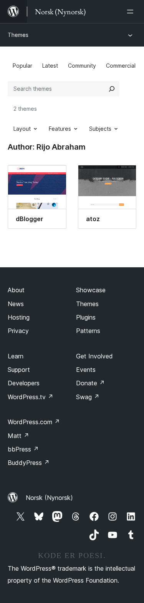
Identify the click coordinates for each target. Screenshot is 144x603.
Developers (24, 383)
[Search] (111, 89)
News (16, 304)
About (16, 290)
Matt (18, 436)
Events (86, 369)
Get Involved (94, 356)
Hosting (19, 317)
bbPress (23, 449)
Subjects (100, 128)
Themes (18, 35)
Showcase (91, 290)
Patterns (88, 331)
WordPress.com (34, 422)
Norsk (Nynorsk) (49, 497)
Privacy (18, 331)
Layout (22, 128)
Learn (15, 356)
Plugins (86, 317)
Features (60, 128)
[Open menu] (131, 11)
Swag (87, 397)
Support (19, 369)
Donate (90, 383)
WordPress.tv (30, 397)
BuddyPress (29, 462)
